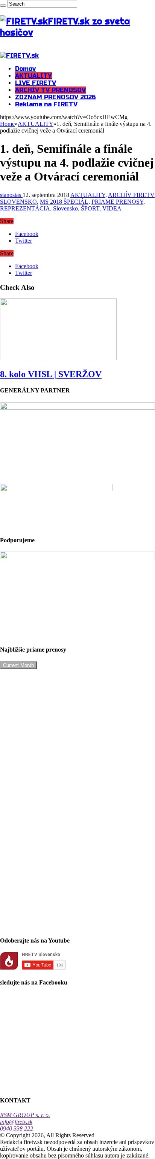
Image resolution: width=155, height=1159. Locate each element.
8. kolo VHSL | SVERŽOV (51, 374)
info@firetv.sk (16, 1122)
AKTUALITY (33, 75)
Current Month (18, 665)
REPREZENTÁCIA (25, 208)
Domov (25, 68)
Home (7, 124)
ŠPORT (90, 208)
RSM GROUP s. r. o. (25, 1115)
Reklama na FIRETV (46, 104)
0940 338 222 (16, 1128)
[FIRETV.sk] (19, 55)
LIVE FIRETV (35, 83)
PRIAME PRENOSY (117, 201)
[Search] (3, 5)
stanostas (11, 195)
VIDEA (112, 208)
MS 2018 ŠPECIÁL (64, 201)
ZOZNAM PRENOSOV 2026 (55, 97)
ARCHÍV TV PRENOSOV (50, 90)
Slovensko (65, 208)
